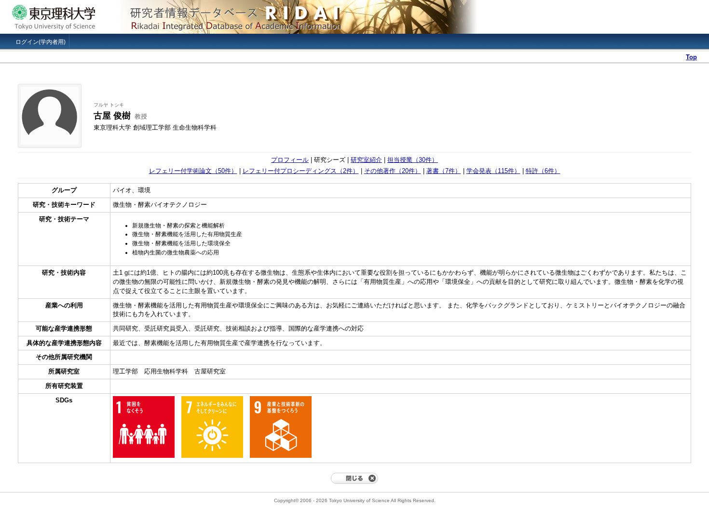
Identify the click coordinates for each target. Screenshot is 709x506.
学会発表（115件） (493, 170)
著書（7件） (443, 170)
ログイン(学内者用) (40, 42)
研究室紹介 (366, 159)
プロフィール (290, 159)
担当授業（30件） (412, 159)
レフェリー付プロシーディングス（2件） (301, 170)
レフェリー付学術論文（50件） (193, 170)
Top (691, 57)
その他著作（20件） (392, 170)
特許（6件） (543, 170)
